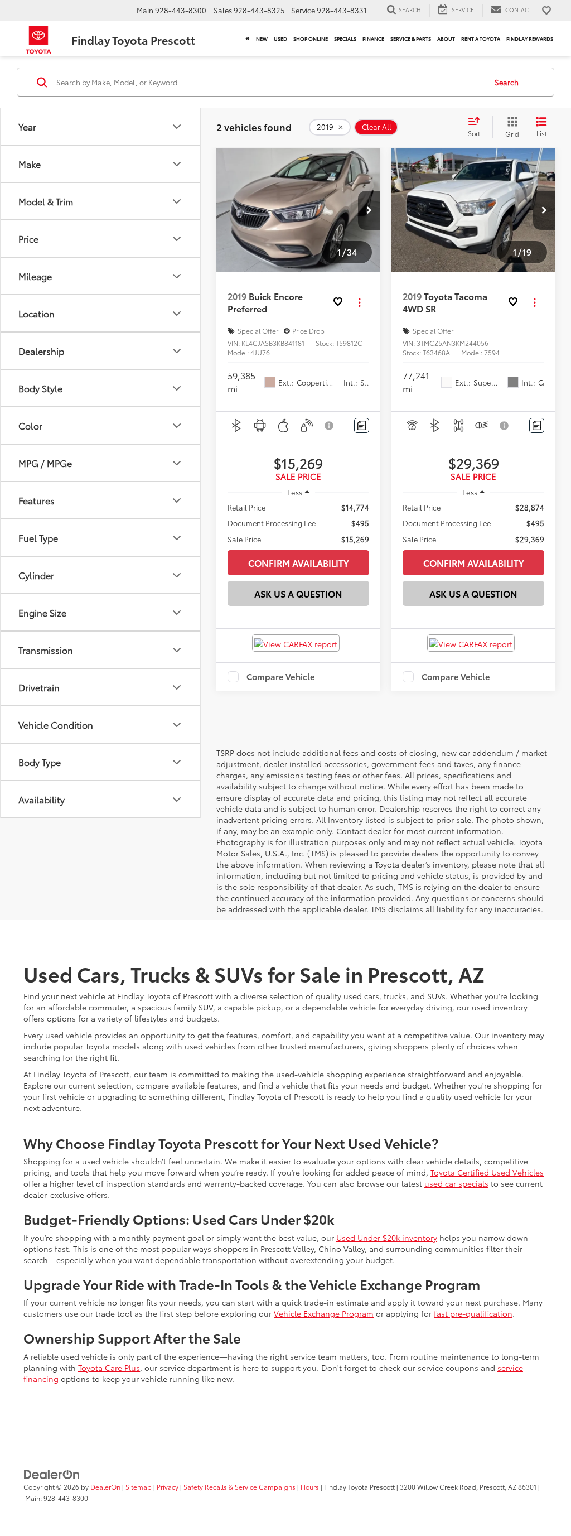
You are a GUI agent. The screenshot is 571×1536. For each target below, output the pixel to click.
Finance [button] (373, 38)
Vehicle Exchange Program (324, 1313)
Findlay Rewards (529, 38)
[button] (369, 210)
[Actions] (359, 302)
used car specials (456, 1183)
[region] (298, 523)
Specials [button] (345, 38)
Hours (310, 1486)
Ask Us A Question (298, 593)
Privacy (167, 1486)
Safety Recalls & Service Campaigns (239, 1486)
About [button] (446, 38)
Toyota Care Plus (109, 1367)
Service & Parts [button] (410, 38)
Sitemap (138, 1486)
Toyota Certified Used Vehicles (487, 1172)
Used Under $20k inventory (386, 1237)
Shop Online (310, 38)
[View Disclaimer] (329, 425)
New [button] (262, 38)
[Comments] (361, 425)
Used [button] (280, 38)
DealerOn (105, 1486)
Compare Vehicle (280, 676)
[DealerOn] (51, 1473)
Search (507, 82)
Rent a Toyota (480, 38)
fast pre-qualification (473, 1313)
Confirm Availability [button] (298, 562)
